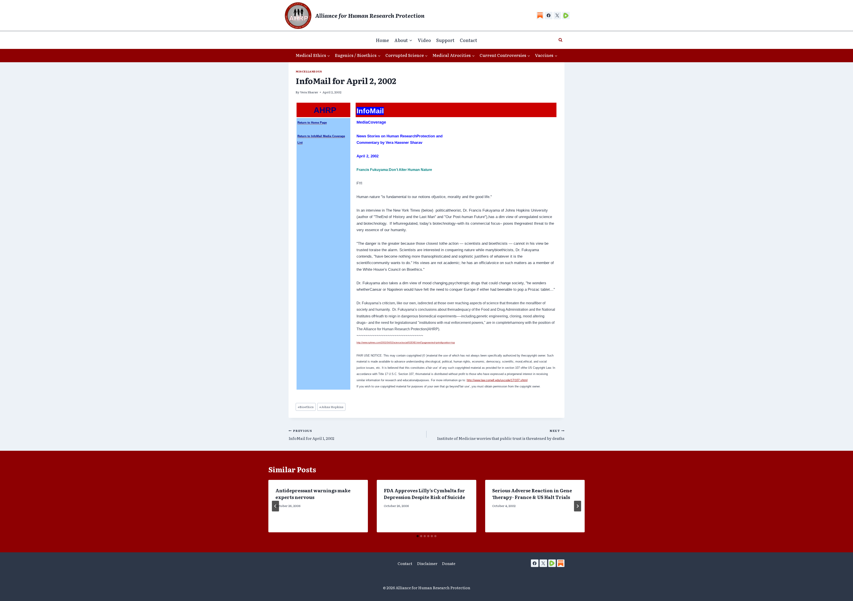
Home (382, 40)
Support (445, 40)
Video (424, 40)
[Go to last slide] (275, 506)
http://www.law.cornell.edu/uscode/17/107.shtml (497, 380)
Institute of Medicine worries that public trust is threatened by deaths (500, 434)
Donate (448, 563)
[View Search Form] (560, 40)
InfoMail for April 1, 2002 (311, 434)
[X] (557, 15)
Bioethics (306, 407)
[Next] (577, 506)
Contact (468, 40)
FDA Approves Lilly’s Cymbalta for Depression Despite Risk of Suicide (424, 493)
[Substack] (540, 15)
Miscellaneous (309, 71)
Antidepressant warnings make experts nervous (313, 493)
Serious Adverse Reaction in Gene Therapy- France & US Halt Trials (532, 493)
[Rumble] (566, 15)
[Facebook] (548, 15)
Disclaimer (427, 563)
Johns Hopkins (331, 407)
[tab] (418, 536)
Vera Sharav (309, 92)
